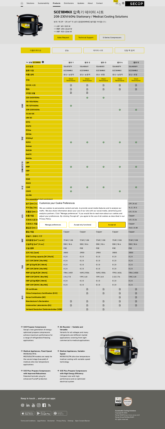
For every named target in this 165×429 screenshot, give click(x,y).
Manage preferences (53, 224)
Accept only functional (82, 224)
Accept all (112, 224)
